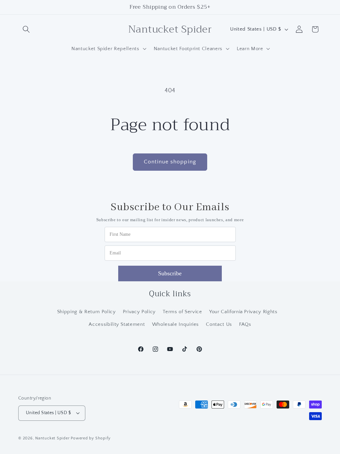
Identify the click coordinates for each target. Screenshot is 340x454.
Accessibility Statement (117, 324)
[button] (26, 29)
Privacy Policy (139, 312)
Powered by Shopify (91, 438)
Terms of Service (182, 312)
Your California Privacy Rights (243, 312)
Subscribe (170, 273)
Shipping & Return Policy (86, 312)
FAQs (245, 324)
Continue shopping (170, 162)
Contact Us (219, 324)
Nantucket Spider (53, 438)
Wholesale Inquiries (175, 324)
